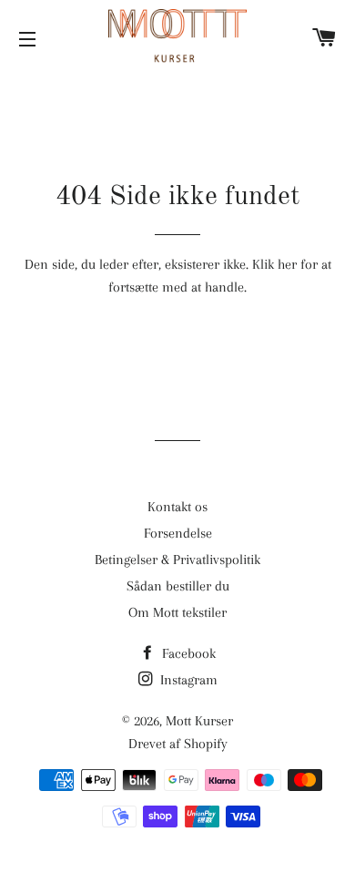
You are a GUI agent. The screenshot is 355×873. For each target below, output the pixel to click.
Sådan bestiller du (178, 586)
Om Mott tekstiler (177, 612)
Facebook (187, 653)
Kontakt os (177, 506)
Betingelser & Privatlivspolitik (177, 559)
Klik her (274, 264)
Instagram (187, 680)
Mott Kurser (199, 721)
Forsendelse (178, 533)
